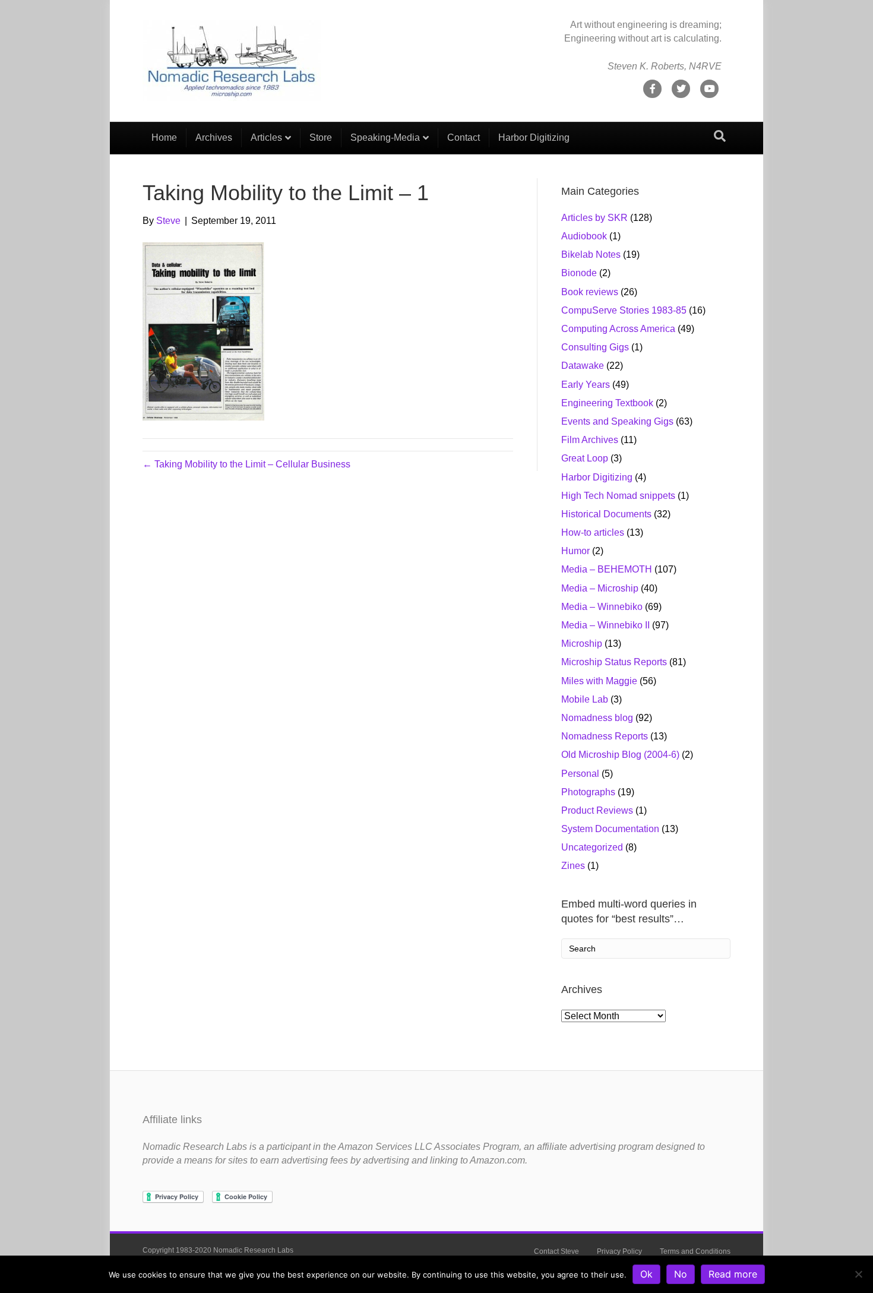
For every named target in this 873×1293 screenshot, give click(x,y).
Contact (463, 137)
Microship (581, 643)
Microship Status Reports (614, 662)
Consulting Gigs (595, 347)
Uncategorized (592, 847)
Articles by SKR (594, 218)
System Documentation (610, 829)
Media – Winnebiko (602, 607)
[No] (858, 1274)
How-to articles (592, 532)
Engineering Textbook (607, 403)
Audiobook (584, 236)
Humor (575, 551)
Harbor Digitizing (534, 137)
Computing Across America (618, 329)
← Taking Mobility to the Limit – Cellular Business (246, 464)
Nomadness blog (597, 718)
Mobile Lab (584, 699)
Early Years (585, 385)
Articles (266, 137)
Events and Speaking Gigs (617, 421)
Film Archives (589, 440)
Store (320, 137)
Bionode (579, 273)
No (680, 1274)
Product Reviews (597, 810)
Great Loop (584, 458)
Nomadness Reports (604, 736)
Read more (732, 1274)
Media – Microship (599, 588)
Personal (580, 774)
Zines (573, 866)
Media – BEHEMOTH (606, 569)
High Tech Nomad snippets (618, 496)
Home (164, 137)
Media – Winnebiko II (605, 625)
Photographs (588, 792)
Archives (213, 137)
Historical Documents (606, 514)
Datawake (582, 366)
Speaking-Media (385, 137)
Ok (646, 1274)
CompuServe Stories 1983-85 (624, 310)
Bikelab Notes (591, 254)
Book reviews (589, 292)
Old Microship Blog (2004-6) (620, 755)
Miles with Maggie (599, 681)
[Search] (719, 136)
